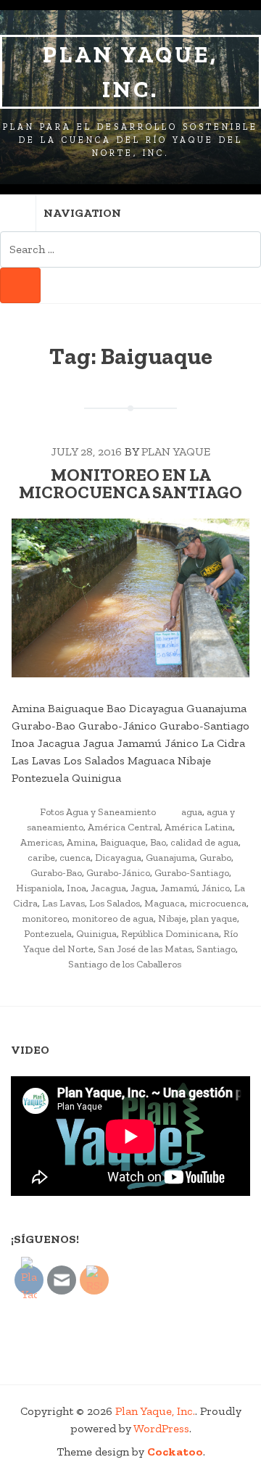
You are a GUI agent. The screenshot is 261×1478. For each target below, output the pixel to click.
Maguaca (164, 903)
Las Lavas (63, 903)
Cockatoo (175, 1451)
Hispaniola (39, 888)
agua (191, 812)
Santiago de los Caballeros (124, 964)
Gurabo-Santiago (191, 873)
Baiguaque (123, 842)
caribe (41, 857)
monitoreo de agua (113, 918)
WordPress (161, 1428)
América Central (124, 827)
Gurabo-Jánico (118, 873)
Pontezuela (48, 934)
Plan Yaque (175, 451)
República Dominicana (170, 934)
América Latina (199, 827)
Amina (81, 842)
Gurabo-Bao (56, 873)
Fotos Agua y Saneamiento (98, 812)
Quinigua (96, 934)
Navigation (82, 213)
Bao (158, 842)
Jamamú (178, 888)
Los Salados (114, 903)
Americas (41, 842)
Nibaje (172, 918)
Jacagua (108, 888)
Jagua (143, 888)
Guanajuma (170, 857)
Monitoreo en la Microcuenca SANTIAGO (130, 483)
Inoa (76, 888)
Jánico (216, 888)
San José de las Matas (145, 949)
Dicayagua (118, 857)
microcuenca (217, 903)
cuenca (75, 857)
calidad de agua (204, 842)
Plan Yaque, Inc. (130, 72)
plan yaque (214, 918)
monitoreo (44, 918)
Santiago (216, 949)
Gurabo (215, 857)
